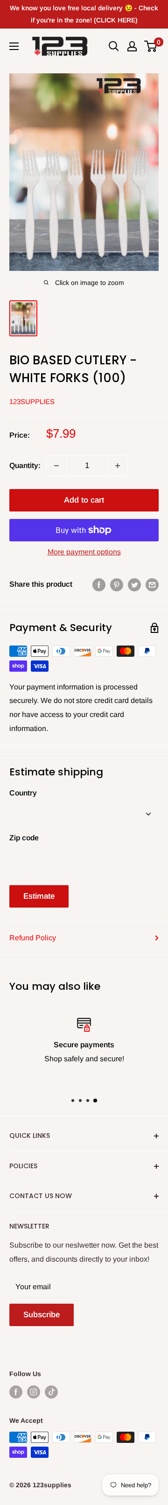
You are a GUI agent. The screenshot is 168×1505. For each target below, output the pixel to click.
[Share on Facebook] (98, 584)
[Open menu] (14, 46)
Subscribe (41, 1314)
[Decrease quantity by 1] (56, 466)
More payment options (84, 552)
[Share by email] (152, 584)
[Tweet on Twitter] (134, 584)
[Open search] (114, 46)
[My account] (132, 46)
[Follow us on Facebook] (15, 1392)
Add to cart (84, 500)
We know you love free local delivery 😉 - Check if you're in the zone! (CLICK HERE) (84, 14)
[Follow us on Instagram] (33, 1392)
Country (23, 793)
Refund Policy (32, 938)
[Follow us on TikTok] (51, 1392)
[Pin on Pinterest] (116, 584)
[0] (151, 46)
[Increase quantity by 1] (117, 466)
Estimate (39, 896)
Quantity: (25, 465)
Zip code (24, 838)
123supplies (32, 401)
